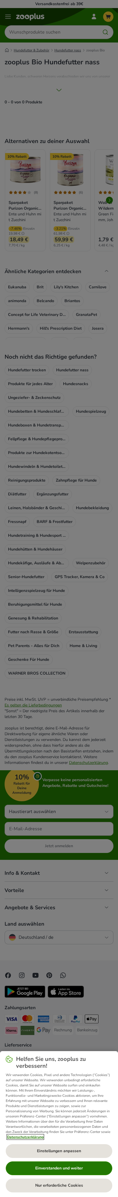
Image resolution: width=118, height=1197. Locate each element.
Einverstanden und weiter (59, 1168)
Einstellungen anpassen (59, 1151)
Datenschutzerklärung (25, 1137)
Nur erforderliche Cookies (59, 1185)
